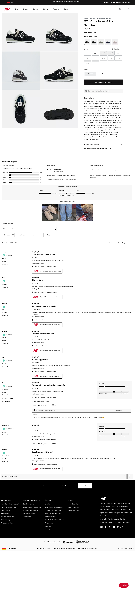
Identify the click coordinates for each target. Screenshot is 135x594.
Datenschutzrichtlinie (43, 548)
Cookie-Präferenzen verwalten (87, 548)
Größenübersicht (117, 49)
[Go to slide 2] (67, 4)
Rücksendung (27, 517)
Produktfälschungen (74, 510)
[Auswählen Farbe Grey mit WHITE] (101, 42)
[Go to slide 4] (69, 4)
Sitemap (48, 526)
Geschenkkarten (28, 504)
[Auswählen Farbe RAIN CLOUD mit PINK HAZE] (115, 42)
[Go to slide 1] (65, 4)
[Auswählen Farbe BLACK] (94, 42)
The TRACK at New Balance (54, 520)
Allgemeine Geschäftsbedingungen (64, 548)
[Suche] (120, 9)
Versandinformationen (30, 510)
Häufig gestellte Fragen (9, 507)
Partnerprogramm (73, 507)
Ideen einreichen (73, 504)
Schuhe (92, 18)
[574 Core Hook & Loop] (21, 32)
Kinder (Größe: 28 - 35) (104, 18)
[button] (124, 9)
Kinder (86, 18)
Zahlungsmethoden (29, 513)
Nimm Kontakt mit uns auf (9, 504)
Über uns (48, 529)
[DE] (7, 2)
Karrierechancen (50, 517)
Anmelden (85, 486)
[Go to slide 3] (68, 4)
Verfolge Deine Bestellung (32, 507)
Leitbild (47, 504)
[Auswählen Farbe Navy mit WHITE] (108, 42)
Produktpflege (6, 520)
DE (12, 548)
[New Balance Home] (7, 9)
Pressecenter (49, 523)
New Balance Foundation (53, 513)
